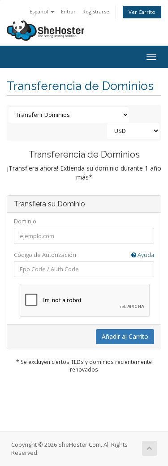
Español (40, 11)
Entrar (68, 11)
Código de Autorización (84, 255)
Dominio (25, 221)
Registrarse (95, 11)
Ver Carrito (142, 12)
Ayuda (145, 255)
